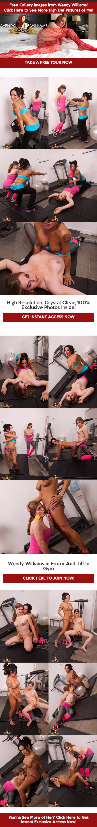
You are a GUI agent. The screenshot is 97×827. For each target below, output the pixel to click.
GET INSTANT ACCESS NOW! (48, 317)
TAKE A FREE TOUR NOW (48, 62)
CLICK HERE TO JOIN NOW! (48, 578)
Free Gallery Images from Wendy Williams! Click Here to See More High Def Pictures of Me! (48, 8)
